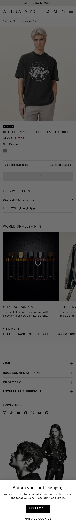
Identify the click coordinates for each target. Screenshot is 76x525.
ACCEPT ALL (38, 508)
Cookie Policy (57, 497)
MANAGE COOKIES (38, 518)
